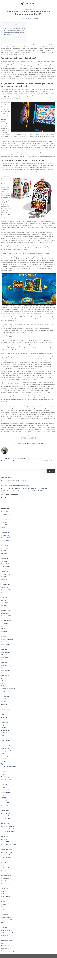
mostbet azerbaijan (6, 808)
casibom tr (4, 732)
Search (3, 468)
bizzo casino (4, 722)
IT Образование (5, 787)
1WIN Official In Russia (7, 639)
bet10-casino (5, 717)
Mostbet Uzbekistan (7, 852)
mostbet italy (5, 821)
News (2, 865)
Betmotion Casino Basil (7, 719)
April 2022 (4, 579)
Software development (7, 917)
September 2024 (6, 514)
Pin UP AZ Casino (5, 873)
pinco (2, 891)
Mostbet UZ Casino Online (8, 844)
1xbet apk (4, 649)
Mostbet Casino (5, 810)
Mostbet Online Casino (7, 826)
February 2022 (5, 582)
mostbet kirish (5, 823)
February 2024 (5, 532)
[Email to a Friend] (30, 438)
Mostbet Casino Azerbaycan (9, 816)
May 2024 (4, 525)
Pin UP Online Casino (7, 886)
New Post (3, 862)
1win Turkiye (4, 642)
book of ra (4, 727)
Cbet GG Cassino (5, 758)
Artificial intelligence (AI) (8, 688)
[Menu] (2, 3)
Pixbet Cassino (5, 899)
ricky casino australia (7, 912)
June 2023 (4, 551)
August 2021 (4, 592)
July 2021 (3, 595)
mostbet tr (4, 836)
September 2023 (6, 543)
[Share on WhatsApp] (22, 438)
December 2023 (5, 538)
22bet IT (3, 681)
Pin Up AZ (3, 870)
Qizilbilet (3, 907)
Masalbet (3, 797)
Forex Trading (5, 777)
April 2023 (4, 556)
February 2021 (5, 605)
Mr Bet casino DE (5, 855)
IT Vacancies (4, 782)
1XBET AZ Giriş (5, 655)
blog (2, 725)
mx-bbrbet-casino (6, 860)
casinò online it (5, 745)
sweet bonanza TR (6, 920)
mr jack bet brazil (6, 857)
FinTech (3, 774)
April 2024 (4, 527)
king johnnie (4, 795)
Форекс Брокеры (5, 946)
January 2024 (5, 535)
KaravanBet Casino (6, 790)
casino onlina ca (5, 740)
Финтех (3, 943)
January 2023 (5, 564)
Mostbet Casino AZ (6, 813)
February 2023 (5, 561)
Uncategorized (28, 9)
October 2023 (5, 540)
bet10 (2, 714)
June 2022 (4, 577)
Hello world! (20, 498)
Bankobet (4, 704)
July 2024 (4, 519)
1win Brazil (4, 631)
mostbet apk (5, 800)
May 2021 (3, 600)
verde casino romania (7, 935)
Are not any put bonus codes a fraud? (15, 28)
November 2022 (5, 569)
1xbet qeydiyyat (5, 670)
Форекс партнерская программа (10, 951)
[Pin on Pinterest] (32, 438)
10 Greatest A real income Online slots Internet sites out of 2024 (19, 483)
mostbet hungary (6, 818)
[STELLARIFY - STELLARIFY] (28, 3)
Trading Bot (4, 922)
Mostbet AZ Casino (6, 803)
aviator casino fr (5, 696)
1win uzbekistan (5, 644)
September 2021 (6, 590)
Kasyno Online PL (6, 792)
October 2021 (5, 587)
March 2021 (4, 603)
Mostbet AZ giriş (5, 805)
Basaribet (4, 706)
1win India (4, 636)
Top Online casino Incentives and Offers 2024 (14, 480)
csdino (3, 769)
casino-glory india (6, 751)
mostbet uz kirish (6, 847)
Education (4, 771)
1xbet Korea (4, 668)
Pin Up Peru (4, 888)
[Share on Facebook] (24, 438)
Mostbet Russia (5, 834)
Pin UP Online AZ (5, 883)
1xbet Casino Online (6, 660)
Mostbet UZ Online (6, 849)
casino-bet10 (5, 748)
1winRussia (4, 647)
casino (3, 735)
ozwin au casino (5, 868)
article (3, 683)
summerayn (36, 18)
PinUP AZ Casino (5, 896)
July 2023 (4, 548)
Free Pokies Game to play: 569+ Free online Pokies (15, 485)
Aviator (3, 691)
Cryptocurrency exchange (8, 766)
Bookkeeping (5, 730)
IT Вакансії (4, 784)
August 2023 (4, 545)
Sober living (4, 914)
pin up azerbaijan (6, 875)
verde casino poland (7, 933)
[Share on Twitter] (27, 438)
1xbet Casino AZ (5, 657)
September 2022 (6, 574)
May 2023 (4, 553)
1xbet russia (4, 673)
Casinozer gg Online (6, 756)
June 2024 (4, 522)
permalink (41, 443)
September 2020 (6, 616)
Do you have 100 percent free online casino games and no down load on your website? (14, 32)
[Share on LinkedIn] (35, 438)
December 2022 (5, 566)
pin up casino (5, 878)
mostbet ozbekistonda (7, 829)
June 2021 (4, 597)
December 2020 (5, 608)
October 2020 (5, 613)
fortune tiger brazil (6, 779)
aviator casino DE (6, 693)
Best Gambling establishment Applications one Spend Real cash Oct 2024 (22, 491)
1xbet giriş (4, 662)
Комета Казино (5, 938)
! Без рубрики (4, 623)
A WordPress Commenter (8, 498)
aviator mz (4, 701)
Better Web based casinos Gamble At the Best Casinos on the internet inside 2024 (24, 488)
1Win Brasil (4, 629)
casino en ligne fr (6, 738)
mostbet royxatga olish (8, 831)
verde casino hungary (7, 930)
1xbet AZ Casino (5, 652)
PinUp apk (4, 894)
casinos (3, 753)
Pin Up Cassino (5, 881)
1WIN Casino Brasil (6, 634)
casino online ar (5, 743)
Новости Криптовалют (7, 940)
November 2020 (5, 610)
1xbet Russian (5, 675)
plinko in (3, 904)
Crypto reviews (5, 764)
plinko (3, 901)
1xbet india (4, 665)
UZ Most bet (4, 927)
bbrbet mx (4, 712)
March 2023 (4, 558)
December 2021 (5, 584)
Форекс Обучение (6, 948)
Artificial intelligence (7, 686)
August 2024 (4, 517)
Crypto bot (4, 761)
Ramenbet (4, 909)
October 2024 (5, 512)
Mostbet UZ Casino (6, 842)
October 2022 (5, 571)
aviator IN (3, 699)
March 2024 (4, 530)
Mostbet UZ (4, 839)
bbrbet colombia (6, 709)
